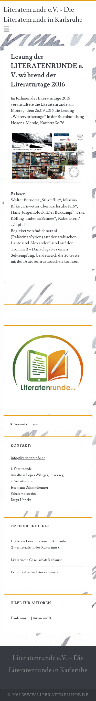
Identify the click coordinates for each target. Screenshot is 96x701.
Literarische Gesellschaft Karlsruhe (36, 560)
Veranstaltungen (26, 424)
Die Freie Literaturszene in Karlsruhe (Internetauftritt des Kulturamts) (39, 544)
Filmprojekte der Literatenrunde (34, 572)
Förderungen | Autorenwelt (31, 618)
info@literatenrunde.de (28, 458)
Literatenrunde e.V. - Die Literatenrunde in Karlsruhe (43, 14)
